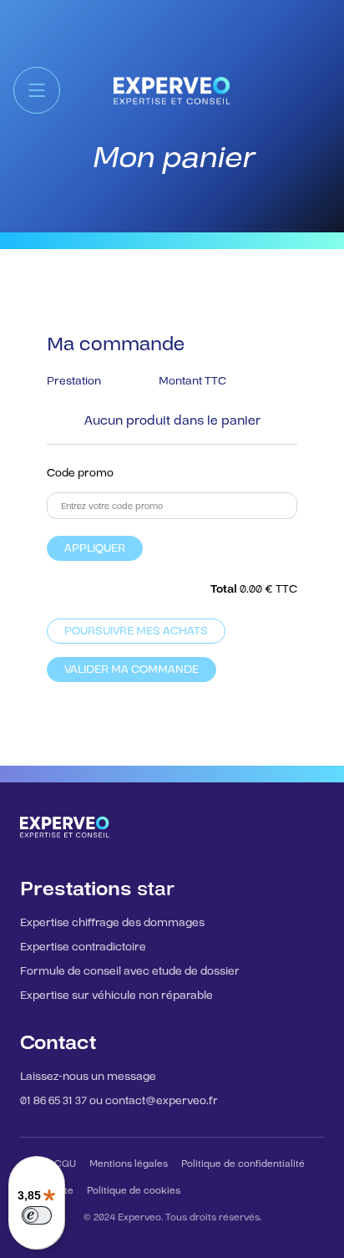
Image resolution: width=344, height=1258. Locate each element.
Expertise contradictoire (83, 947)
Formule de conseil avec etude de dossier (130, 971)
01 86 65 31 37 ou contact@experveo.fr (119, 1100)
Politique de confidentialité (243, 1164)
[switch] (37, 1215)
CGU (65, 1164)
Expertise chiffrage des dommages (112, 922)
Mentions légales (128, 1164)
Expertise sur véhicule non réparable (116, 995)
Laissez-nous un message (88, 1076)
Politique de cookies (133, 1191)
